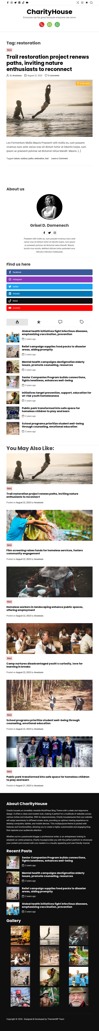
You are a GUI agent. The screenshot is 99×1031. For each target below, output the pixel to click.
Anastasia (17, 75)
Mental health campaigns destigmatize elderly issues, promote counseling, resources (53, 363)
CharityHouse (49, 11)
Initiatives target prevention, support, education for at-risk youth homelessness (56, 394)
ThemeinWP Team (55, 1019)
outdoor (23, 158)
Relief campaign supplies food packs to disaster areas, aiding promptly (54, 348)
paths (31, 158)
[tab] (17, 322)
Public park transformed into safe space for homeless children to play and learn (51, 409)
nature (17, 158)
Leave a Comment (59, 158)
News (9, 50)
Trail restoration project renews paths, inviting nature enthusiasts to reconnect (47, 63)
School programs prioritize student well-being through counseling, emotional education (53, 425)
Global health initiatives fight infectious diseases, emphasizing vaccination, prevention (55, 332)
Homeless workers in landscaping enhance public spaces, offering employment (44, 608)
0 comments (53, 75)
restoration (39, 158)
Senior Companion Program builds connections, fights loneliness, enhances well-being (54, 379)
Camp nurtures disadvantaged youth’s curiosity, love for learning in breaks (44, 665)
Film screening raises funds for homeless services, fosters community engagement (44, 552)
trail (47, 158)
